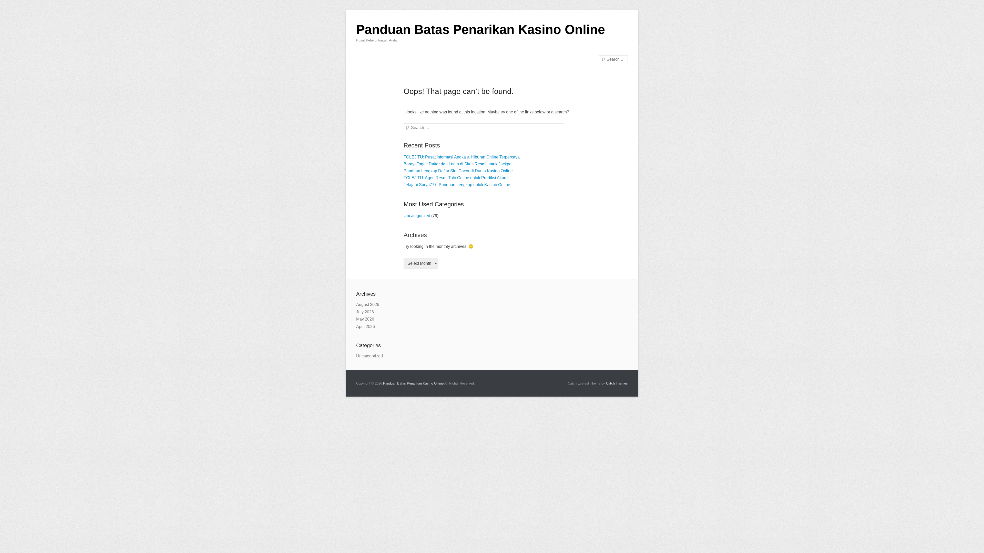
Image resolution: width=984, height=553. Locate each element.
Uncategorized (417, 216)
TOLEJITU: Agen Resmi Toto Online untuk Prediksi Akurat (456, 178)
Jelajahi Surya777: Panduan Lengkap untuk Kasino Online (457, 185)
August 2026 (367, 304)
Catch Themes (617, 383)
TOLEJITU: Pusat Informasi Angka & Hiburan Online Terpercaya (462, 157)
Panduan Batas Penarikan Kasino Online (480, 29)
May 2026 (365, 319)
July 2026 (365, 312)
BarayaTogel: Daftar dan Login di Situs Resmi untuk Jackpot (458, 164)
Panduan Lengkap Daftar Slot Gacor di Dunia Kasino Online (458, 171)
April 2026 (365, 326)
